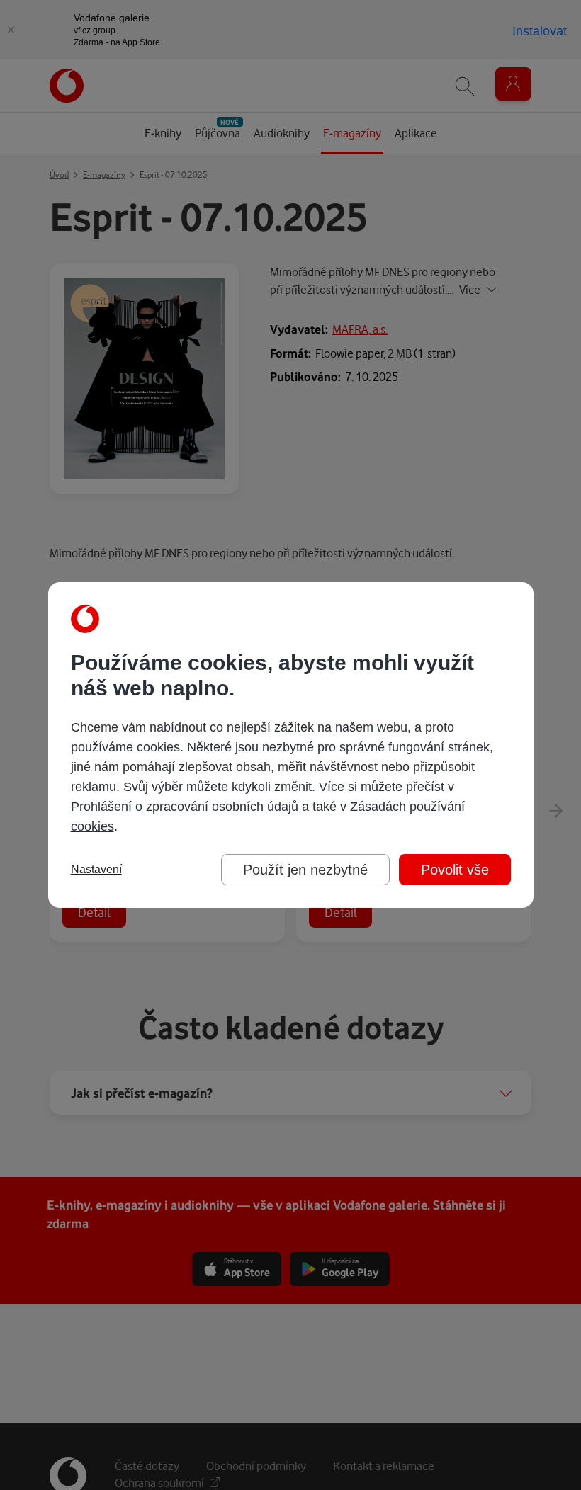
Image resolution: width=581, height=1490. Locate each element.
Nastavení (96, 869)
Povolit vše (455, 869)
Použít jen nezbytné (305, 869)
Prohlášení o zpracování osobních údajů (184, 807)
